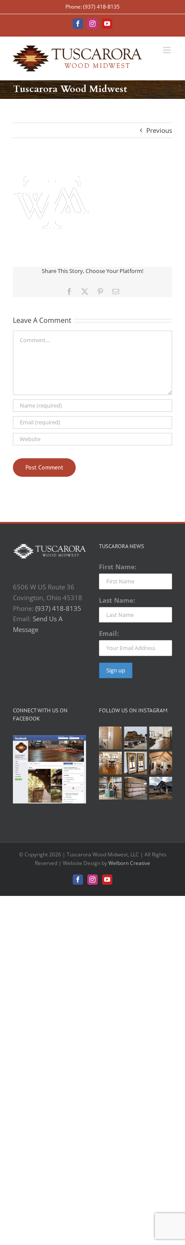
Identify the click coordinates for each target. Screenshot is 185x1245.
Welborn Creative (129, 863)
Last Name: (117, 600)
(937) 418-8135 (58, 608)
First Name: (117, 566)
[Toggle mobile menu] (167, 50)
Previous (159, 130)
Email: (109, 633)
